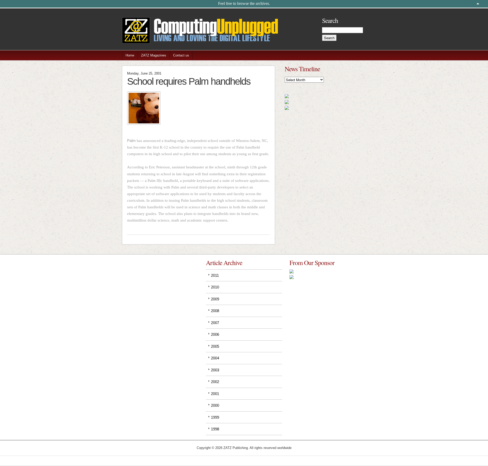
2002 (215, 382)
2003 (215, 370)
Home (130, 55)
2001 (215, 393)
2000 (215, 405)
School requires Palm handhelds (188, 81)
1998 (215, 429)
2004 (215, 358)
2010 (215, 287)
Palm (131, 140)
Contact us (181, 55)
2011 (215, 275)
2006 (215, 334)
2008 (215, 311)
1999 (215, 417)
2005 (215, 346)
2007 (215, 323)
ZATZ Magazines (153, 55)
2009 (215, 299)
